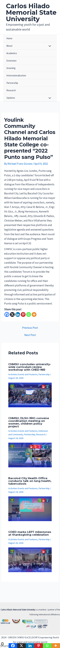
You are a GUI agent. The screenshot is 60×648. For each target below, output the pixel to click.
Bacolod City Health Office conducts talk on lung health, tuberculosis (29, 481)
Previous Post (30, 327)
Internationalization (16, 75)
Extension (11, 60)
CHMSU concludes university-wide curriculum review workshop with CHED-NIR (29, 367)
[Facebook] (6, 314)
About (9, 45)
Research (11, 90)
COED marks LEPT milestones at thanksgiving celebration (29, 533)
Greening (11, 68)
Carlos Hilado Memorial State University (31, 12)
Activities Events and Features (22, 374)
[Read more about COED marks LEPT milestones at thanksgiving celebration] (30, 559)
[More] (34, 314)
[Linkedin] (17, 314)
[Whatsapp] (28, 314)
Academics (11, 53)
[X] (12, 314)
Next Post (30, 335)
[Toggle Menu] (49, 46)
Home (9, 38)
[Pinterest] (23, 314)
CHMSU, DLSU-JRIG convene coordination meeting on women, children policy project (28, 422)
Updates (10, 97)
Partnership (12, 82)
